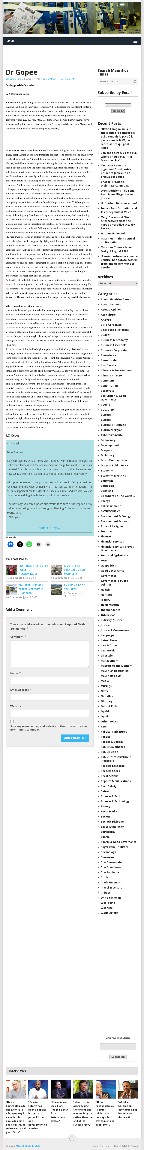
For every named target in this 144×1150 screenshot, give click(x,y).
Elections (107, 490)
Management (109, 660)
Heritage (106, 594)
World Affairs (109, 912)
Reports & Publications (116, 781)
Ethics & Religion (112, 526)
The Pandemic (110, 872)
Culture (106, 414)
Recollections (109, 775)
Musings (106, 686)
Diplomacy (108, 455)
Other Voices (109, 721)
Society (106, 816)
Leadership (108, 650)
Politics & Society (112, 741)
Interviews (108, 615)
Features (106, 531)
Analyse (106, 319)
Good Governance (112, 570)
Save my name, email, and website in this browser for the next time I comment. (48, 728)
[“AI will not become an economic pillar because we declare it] (128, 1089)
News (104, 691)
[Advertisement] (71, 54)
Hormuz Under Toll (113, 233)
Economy (107, 470)
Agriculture (108, 314)
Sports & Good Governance (118, 841)
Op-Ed (105, 711)
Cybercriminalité (112, 435)
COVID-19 (107, 409)
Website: (16, 706)
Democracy (108, 440)
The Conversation (112, 862)
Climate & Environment (116, 370)
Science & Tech (111, 796)
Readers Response (113, 765)
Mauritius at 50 (111, 675)
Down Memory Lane (114, 460)
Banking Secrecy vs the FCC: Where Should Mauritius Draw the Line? (119, 156)
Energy (105, 500)
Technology (108, 852)
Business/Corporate (114, 350)
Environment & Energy (116, 516)
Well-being (108, 902)
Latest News (49, 79)
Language (107, 635)
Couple (105, 404)
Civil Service (109, 365)
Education (107, 485)
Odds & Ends (109, 706)
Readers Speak (110, 770)
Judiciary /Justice (112, 620)
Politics (105, 736)
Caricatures (108, 355)
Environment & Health (115, 521)
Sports (105, 836)
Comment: (18, 636)
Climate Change (111, 375)
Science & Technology (115, 801)
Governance (109, 575)
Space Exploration (112, 826)
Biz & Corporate (111, 324)
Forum (105, 560)
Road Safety (109, 786)
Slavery (105, 806)
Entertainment (111, 506)
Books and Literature (115, 329)
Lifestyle (107, 655)
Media (105, 680)
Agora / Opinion (111, 309)
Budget (106, 334)
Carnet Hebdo (110, 360)
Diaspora (106, 450)
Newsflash (107, 696)
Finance (106, 536)
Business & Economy (114, 340)
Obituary (106, 701)
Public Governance (113, 746)
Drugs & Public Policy (114, 465)
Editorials (107, 480)
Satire (105, 791)
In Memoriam (110, 604)
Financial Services (112, 541)
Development (110, 445)
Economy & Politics (113, 475)
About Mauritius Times (116, 299)
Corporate (107, 390)
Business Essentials (113, 345)
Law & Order (109, 645)
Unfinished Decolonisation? (119, 203)
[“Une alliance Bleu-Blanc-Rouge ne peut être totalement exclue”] (61, 1089)
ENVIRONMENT (110, 511)
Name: (15, 673)
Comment (107, 380)
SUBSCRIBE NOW (49, 528)
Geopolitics (108, 565)
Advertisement (111, 304)
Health (105, 589)
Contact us (101, 1145)
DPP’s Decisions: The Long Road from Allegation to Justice (118, 194)
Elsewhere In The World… (118, 495)
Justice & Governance (115, 630)
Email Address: (20, 689)
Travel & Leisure (111, 887)
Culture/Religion (111, 429)
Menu (10, 41)
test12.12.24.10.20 (126, 1145)
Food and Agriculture (114, 555)
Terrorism (107, 857)
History (105, 599)
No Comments (67, 79)
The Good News (111, 867)
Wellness (106, 907)
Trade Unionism (111, 882)
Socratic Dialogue (112, 821)
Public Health (109, 751)
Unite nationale (111, 897)
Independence (110, 609)
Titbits (105, 877)
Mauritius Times (14, 79)
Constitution (109, 385)
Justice (105, 625)
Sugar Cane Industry (114, 847)
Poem (104, 726)
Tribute (106, 892)
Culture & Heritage (113, 424)
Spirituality (108, 831)
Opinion (106, 716)
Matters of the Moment (117, 665)
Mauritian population (115, 670)
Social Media (109, 811)
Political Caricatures (114, 731)
